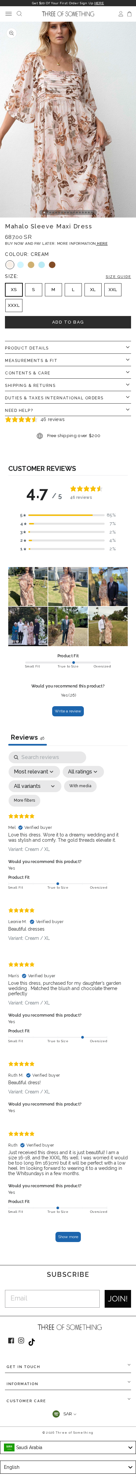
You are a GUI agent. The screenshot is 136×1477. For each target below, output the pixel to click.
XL (93, 289)
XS (14, 289)
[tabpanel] (68, 999)
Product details (27, 348)
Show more (68, 1236)
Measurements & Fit (31, 360)
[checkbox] (80, 786)
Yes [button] (11, 868)
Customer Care (26, 1401)
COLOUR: (27, 254)
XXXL (14, 305)
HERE (99, 3)
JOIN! (118, 1298)
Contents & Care (28, 373)
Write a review (68, 711)
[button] (68, 515)
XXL (113, 289)
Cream (10, 265)
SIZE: (68, 276)
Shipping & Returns (30, 385)
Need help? (19, 410)
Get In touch (23, 1367)
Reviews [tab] (27, 737)
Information (22, 1384)
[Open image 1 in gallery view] (68, 120)
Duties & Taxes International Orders (54, 398)
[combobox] (68, 1447)
